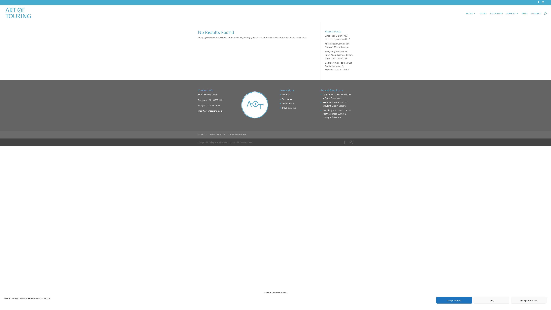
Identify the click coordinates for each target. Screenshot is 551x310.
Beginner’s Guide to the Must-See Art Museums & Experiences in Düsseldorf (339, 66)
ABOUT (469, 13)
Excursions (287, 99)
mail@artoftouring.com (210, 111)
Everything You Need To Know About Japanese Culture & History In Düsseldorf (339, 55)
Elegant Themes (218, 142)
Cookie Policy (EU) (237, 134)
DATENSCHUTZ (217, 134)
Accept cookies (454, 300)
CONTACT (536, 13)
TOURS (483, 13)
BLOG (524, 13)
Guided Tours (288, 103)
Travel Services (289, 107)
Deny (491, 300)
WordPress (246, 142)
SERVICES (510, 13)
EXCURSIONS (496, 13)
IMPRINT (202, 134)
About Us (286, 94)
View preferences (529, 300)
